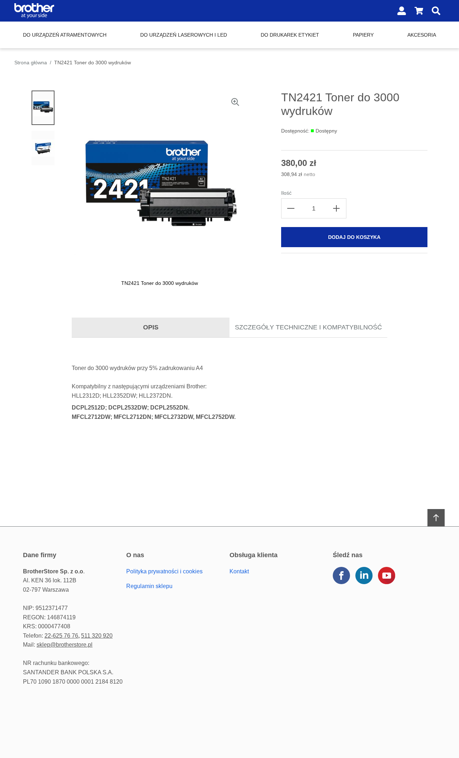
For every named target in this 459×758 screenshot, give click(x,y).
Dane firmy (39, 555)
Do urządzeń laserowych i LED (183, 35)
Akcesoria (421, 35)
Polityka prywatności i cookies (164, 571)
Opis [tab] (150, 327)
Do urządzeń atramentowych (65, 35)
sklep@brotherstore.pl (65, 645)
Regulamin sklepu (149, 586)
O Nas (135, 555)
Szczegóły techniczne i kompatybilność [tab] (308, 327)
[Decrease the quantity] (291, 208)
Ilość (286, 193)
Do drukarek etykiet (290, 35)
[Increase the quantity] (336, 208)
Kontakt (239, 571)
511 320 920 (97, 636)
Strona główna (30, 62)
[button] (215, 190)
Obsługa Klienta (254, 555)
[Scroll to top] (436, 517)
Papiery (363, 35)
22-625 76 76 (61, 636)
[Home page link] (60, 11)
